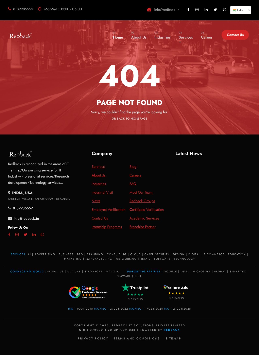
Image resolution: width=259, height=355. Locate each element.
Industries (163, 35)
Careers (135, 175)
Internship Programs (107, 226)
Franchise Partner (143, 226)
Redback (172, 330)
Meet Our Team (141, 192)
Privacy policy (93, 338)
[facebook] (188, 9)
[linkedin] (207, 9)
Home (118, 35)
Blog (133, 166)
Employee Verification (108, 209)
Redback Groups (142, 201)
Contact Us (235, 34)
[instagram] (197, 9)
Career (206, 35)
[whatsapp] (225, 9)
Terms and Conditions (137, 338)
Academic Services (144, 218)
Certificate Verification (147, 209)
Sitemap (173, 338)
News (96, 201)
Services (186, 35)
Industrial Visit (102, 192)
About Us (138, 35)
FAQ (133, 183)
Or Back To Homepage (130, 119)
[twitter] (216, 9)
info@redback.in (166, 9)
